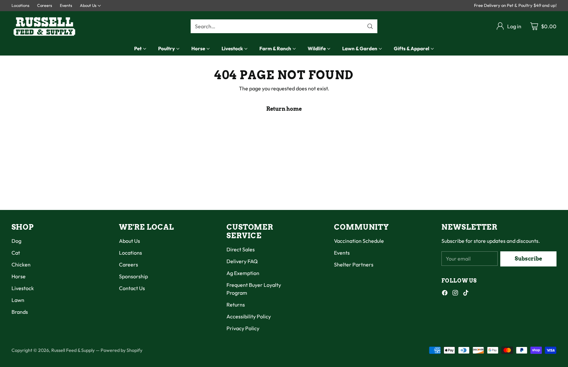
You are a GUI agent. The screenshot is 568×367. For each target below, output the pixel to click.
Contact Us (132, 288)
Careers (128, 264)
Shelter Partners (353, 264)
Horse (19, 276)
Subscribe (528, 259)
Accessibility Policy (248, 316)
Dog (16, 241)
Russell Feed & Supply (73, 350)
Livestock (23, 288)
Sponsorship (133, 276)
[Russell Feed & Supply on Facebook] (445, 294)
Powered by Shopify (121, 350)
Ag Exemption (242, 273)
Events (342, 252)
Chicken (21, 264)
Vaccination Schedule (359, 241)
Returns (235, 304)
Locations (130, 252)
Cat (16, 252)
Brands (20, 312)
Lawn (18, 300)
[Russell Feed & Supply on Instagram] (455, 294)
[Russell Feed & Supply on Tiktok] (466, 294)
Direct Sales (240, 249)
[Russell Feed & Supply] (44, 26)
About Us (129, 241)
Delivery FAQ (242, 261)
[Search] (370, 26)
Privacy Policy (242, 328)
